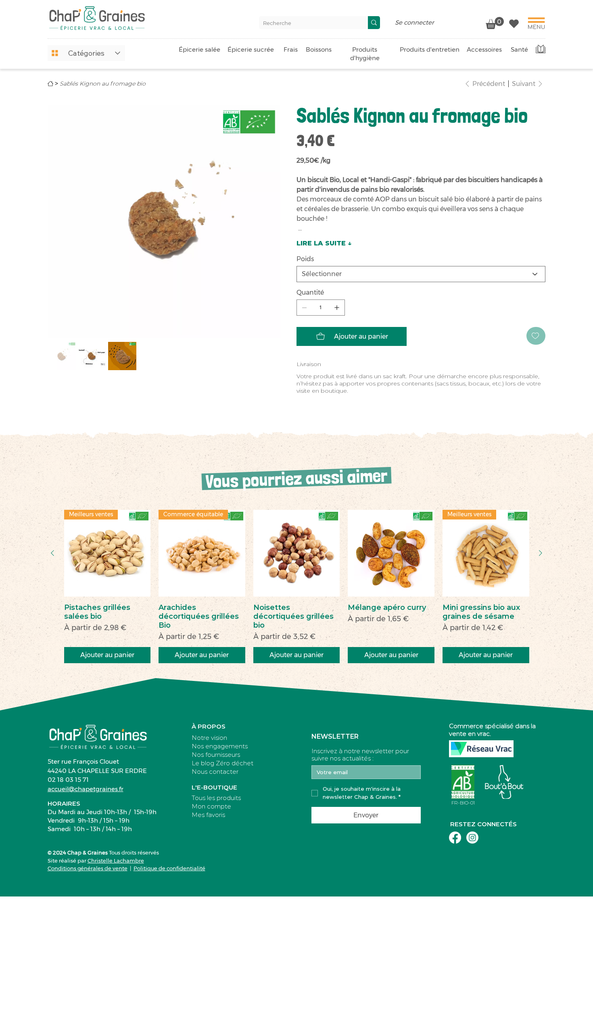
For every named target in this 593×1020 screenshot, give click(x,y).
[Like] (514, 23)
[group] (297, 586)
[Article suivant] (540, 553)
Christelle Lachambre (116, 860)
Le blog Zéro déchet (222, 763)
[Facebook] (455, 837)
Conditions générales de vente (87, 868)
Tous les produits (216, 798)
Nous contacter (215, 771)
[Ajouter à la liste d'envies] (535, 336)
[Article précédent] (52, 553)
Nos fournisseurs (216, 754)
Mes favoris (208, 815)
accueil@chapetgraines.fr (85, 789)
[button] (86, 53)
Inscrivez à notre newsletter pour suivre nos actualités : (360, 755)
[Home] (50, 83)
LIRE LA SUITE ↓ (324, 243)
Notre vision (209, 737)
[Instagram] (472, 837)
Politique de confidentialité (169, 868)
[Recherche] (374, 22)
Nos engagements (220, 746)
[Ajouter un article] (337, 308)
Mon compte (211, 806)
